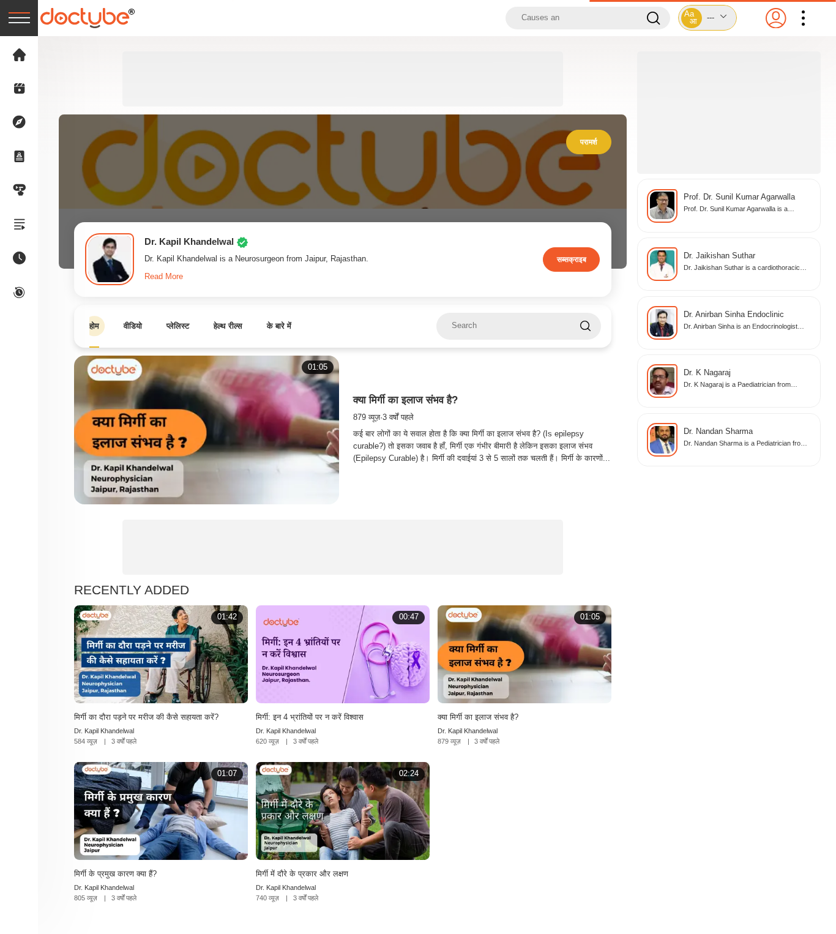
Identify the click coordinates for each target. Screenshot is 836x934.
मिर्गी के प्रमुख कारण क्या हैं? (115, 873)
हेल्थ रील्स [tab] (228, 326)
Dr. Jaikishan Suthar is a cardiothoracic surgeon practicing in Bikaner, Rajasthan (743, 268)
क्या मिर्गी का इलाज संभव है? (405, 400)
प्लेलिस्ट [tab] (177, 326)
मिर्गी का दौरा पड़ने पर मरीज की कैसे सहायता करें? (146, 717)
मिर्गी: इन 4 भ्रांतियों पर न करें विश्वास (310, 717)
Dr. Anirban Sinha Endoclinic (734, 314)
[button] (707, 18)
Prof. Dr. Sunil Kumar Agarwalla (739, 197)
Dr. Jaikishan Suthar (719, 256)
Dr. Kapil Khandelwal (104, 730)
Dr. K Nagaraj (707, 372)
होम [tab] (94, 326)
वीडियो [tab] (133, 326)
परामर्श (588, 142)
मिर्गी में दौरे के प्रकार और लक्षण (302, 873)
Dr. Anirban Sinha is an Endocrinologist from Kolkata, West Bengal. (740, 327)
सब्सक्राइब (571, 259)
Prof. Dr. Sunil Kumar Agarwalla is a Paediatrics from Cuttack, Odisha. (736, 209)
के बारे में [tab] (279, 326)
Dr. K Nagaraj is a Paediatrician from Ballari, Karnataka (737, 385)
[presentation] (19, 18)
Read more (163, 276)
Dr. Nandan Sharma (718, 431)
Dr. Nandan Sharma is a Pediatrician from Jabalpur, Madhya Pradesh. (745, 444)
